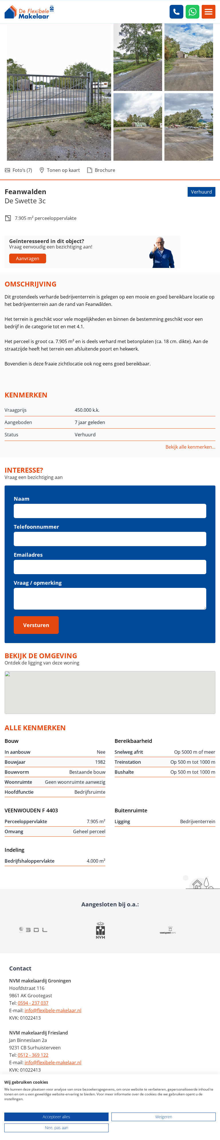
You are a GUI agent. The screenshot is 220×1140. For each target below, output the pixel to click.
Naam (22, 498)
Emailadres (28, 554)
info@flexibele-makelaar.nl (53, 1010)
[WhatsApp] (192, 12)
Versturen (36, 625)
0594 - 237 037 (33, 1003)
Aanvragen (27, 258)
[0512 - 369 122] (176, 12)
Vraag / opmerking (38, 582)
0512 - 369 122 (33, 1055)
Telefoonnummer (36, 526)
